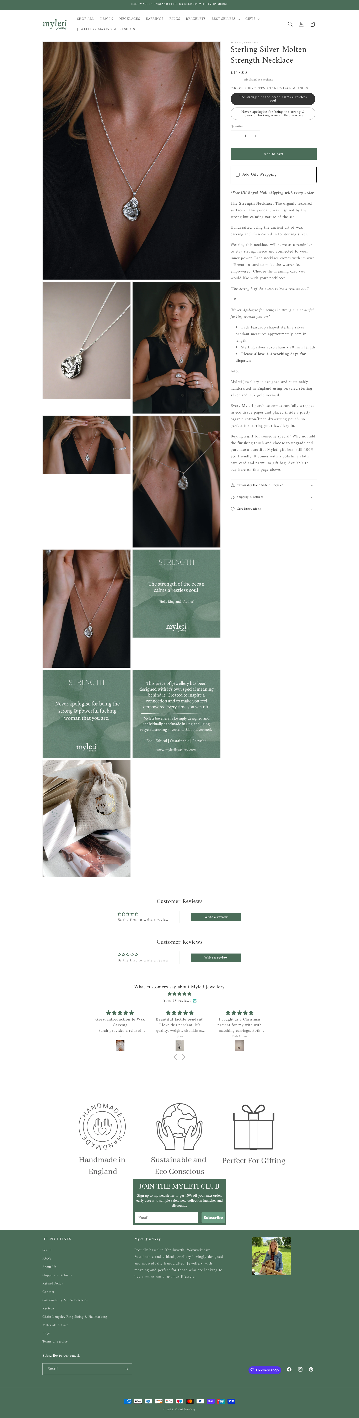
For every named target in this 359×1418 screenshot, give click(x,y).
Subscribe (213, 1217)
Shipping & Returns (57, 1275)
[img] (179, 994)
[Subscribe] (126, 1369)
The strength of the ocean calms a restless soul (273, 99)
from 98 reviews (176, 1001)
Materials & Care (55, 1325)
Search (47, 1250)
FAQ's (46, 1258)
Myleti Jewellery (185, 1409)
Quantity (237, 126)
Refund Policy (52, 1283)
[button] (225, 19)
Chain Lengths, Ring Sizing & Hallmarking (74, 1317)
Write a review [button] (215, 917)
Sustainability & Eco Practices (65, 1300)
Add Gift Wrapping (259, 174)
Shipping (236, 79)
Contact (48, 1292)
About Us (49, 1267)
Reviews (48, 1308)
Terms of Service (55, 1342)
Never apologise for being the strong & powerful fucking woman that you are (273, 114)
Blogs (46, 1333)
